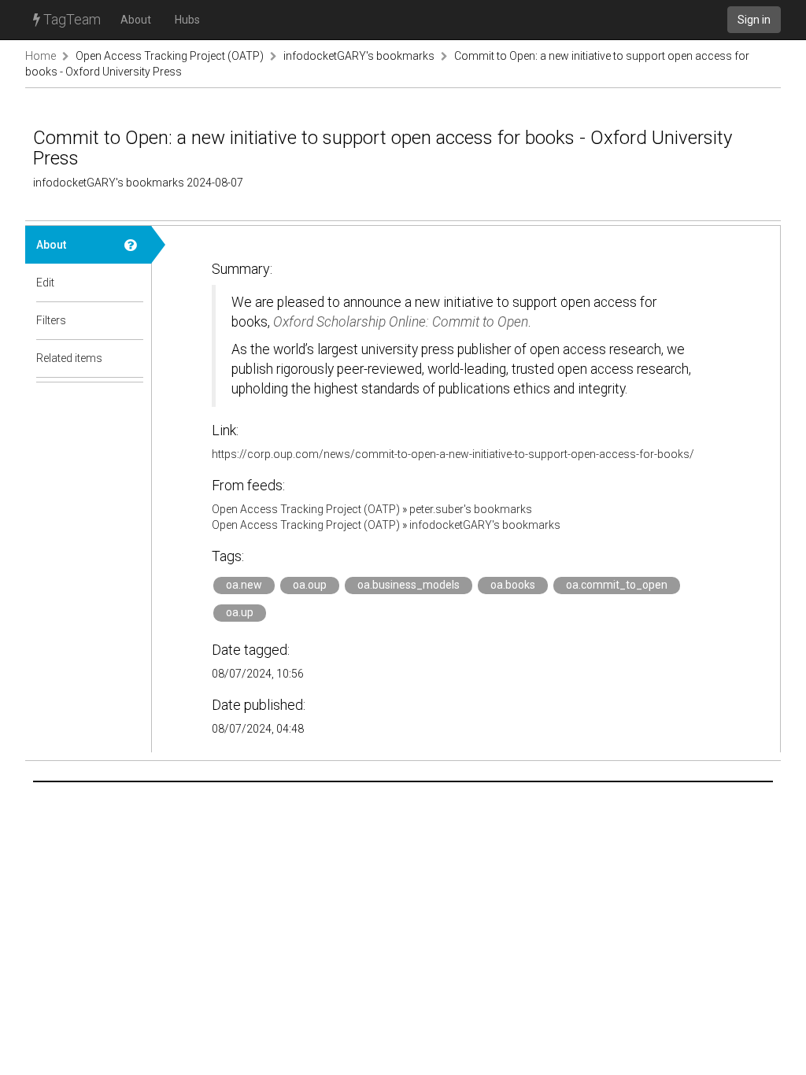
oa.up (239, 612)
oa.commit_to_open (616, 584)
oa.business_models (408, 584)
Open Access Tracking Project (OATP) (170, 56)
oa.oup (310, 584)
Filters (51, 320)
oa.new (244, 584)
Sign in (754, 19)
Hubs (187, 19)
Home (40, 56)
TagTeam (70, 19)
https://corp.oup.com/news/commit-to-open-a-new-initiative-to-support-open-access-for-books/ (453, 454)
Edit (45, 282)
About (135, 19)
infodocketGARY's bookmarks (358, 56)
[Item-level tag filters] (132, 320)
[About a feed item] (132, 245)
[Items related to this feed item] (132, 358)
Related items (69, 358)
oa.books (512, 584)
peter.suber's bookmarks (470, 509)
